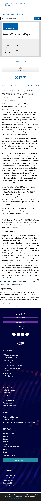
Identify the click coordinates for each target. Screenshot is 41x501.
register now (5, 303)
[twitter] (22, 334)
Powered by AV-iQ (28, 307)
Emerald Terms (10, 307)
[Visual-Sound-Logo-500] (16, 4)
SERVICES (6, 412)
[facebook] (18, 334)
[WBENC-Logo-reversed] (20, 341)
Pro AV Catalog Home (8, 14)
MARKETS (6, 383)
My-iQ (20, 14)
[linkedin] (14, 334)
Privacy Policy (19, 307)
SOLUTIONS (7, 350)
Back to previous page (21, 61)
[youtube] (27, 334)
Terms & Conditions (8, 498)
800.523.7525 (20, 326)
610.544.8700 (20, 329)
